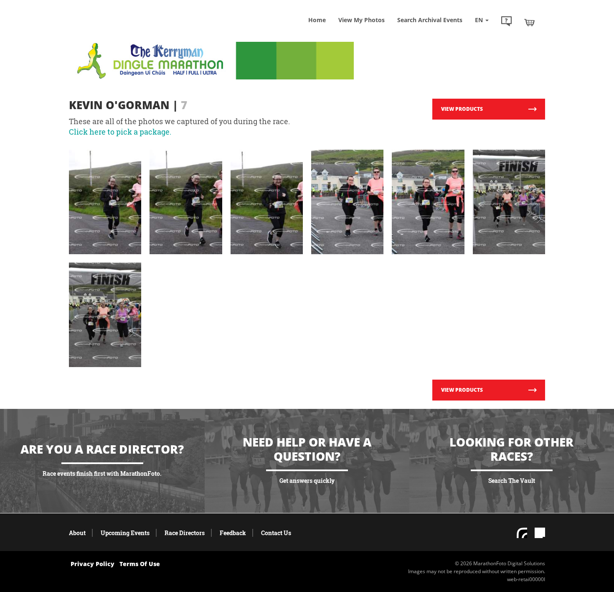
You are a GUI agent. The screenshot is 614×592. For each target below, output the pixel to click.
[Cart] (529, 22)
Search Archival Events (429, 20)
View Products (462, 108)
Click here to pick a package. (120, 132)
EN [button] (480, 20)
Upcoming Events (125, 533)
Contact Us (276, 533)
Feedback (233, 533)
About (77, 533)
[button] (506, 22)
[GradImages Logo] (129, 31)
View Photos (361, 20)
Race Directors (185, 533)
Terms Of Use (139, 564)
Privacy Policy (92, 564)
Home (317, 20)
